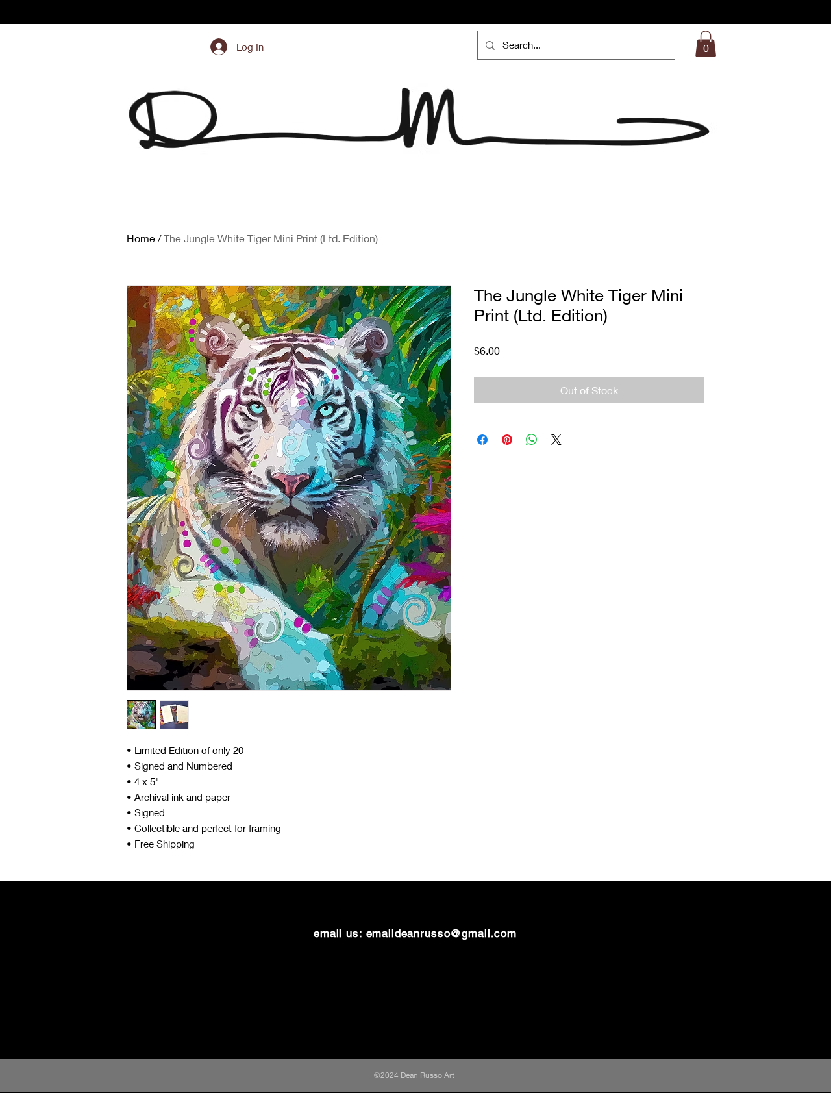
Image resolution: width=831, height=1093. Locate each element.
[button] (706, 44)
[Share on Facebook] (482, 439)
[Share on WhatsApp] (532, 439)
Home (141, 238)
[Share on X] (556, 439)
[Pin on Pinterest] (507, 439)
